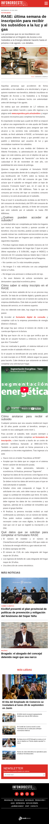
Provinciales (19, 800)
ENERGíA (45, 76)
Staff (27, 806)
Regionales (8, 800)
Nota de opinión (32, 803)
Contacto (34, 806)
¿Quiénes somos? (17, 806)
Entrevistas (20, 803)
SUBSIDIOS (38, 76)
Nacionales (29, 800)
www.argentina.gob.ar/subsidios (26, 113)
